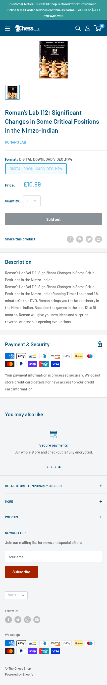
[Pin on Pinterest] (79, 239)
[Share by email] (98, 239)
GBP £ (12, 595)
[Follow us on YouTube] (36, 619)
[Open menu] (7, 29)
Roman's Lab (15, 142)
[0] (98, 28)
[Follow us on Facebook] (8, 619)
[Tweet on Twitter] (89, 239)
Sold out (53, 219)
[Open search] (78, 28)
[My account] (87, 28)
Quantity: (12, 201)
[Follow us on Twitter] (17, 619)
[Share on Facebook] (70, 239)
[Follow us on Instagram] (27, 619)
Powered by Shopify (19, 674)
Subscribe (21, 571)
